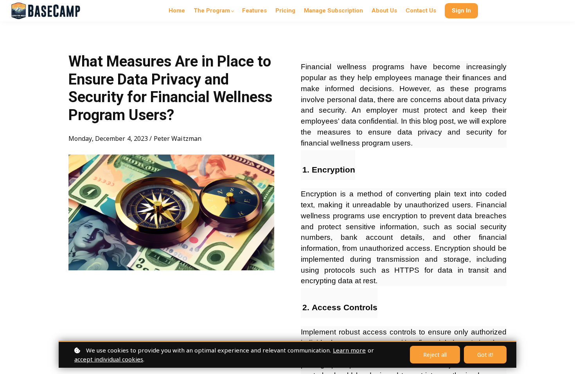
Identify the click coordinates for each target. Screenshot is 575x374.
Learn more (349, 350)
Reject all (435, 354)
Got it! (485, 354)
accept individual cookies (108, 359)
